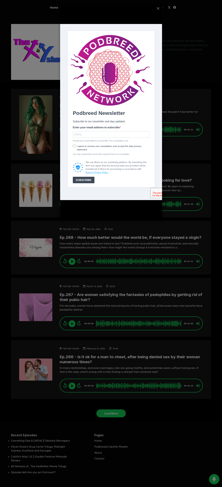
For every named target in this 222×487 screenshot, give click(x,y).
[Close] (158, 8)
